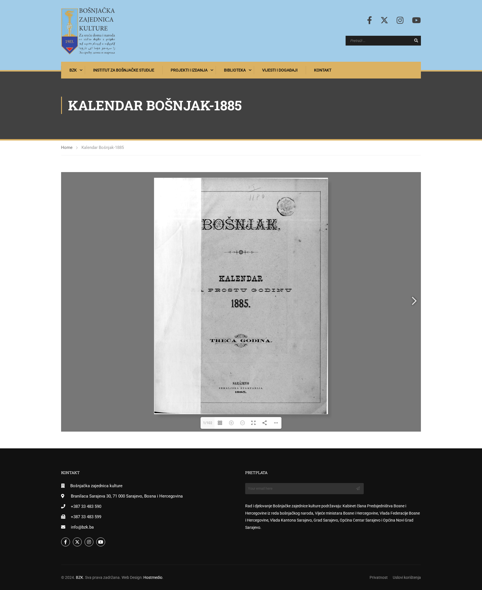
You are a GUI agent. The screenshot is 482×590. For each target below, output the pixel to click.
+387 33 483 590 (86, 506)
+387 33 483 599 (86, 516)
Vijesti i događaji (280, 70)
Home (67, 147)
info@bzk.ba (82, 527)
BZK (73, 70)
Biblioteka (235, 70)
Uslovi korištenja (407, 577)
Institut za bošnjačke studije (123, 70)
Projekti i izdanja (189, 70)
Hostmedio (152, 577)
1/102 (207, 423)
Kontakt (322, 70)
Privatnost (379, 577)
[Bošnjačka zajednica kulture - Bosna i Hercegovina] (88, 31)
